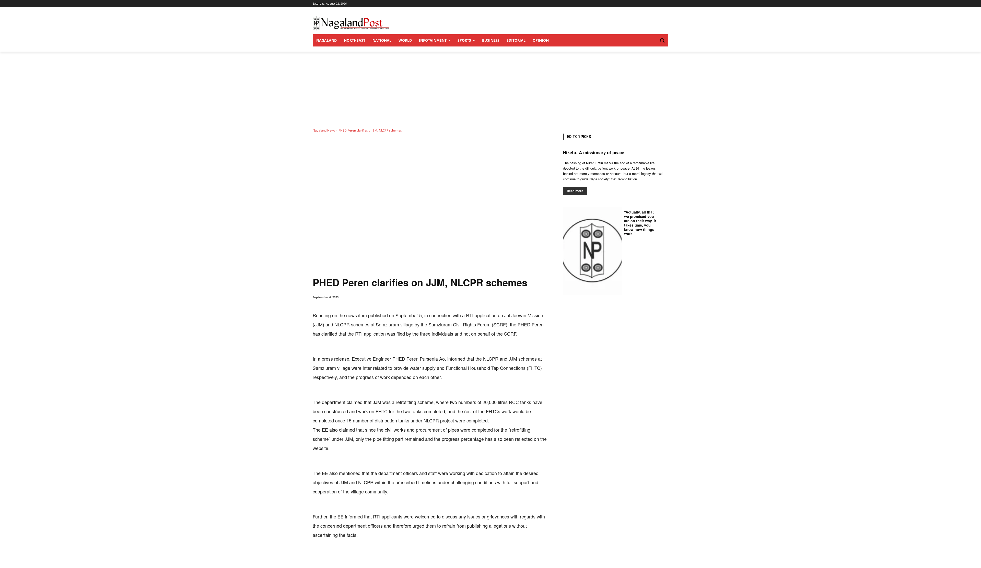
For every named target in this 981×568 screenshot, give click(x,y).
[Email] (395, 555)
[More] (418, 555)
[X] (360, 555)
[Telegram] (407, 555)
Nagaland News (324, 130)
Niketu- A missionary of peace (593, 152)
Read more (575, 191)
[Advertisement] (490, 90)
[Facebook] (348, 555)
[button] (652, 40)
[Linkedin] (383, 555)
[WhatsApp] (371, 555)
